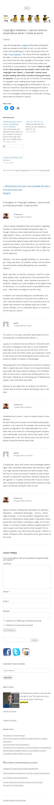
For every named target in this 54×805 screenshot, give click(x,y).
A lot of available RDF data (39, 186)
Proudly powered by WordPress (14, 800)
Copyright (23, 170)
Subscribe (8, 677)
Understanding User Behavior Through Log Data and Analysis (26, 773)
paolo (16, 323)
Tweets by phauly (9, 711)
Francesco (18, 214)
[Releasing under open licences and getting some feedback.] (14, 131)
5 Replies (6, 39)
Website (6, 611)
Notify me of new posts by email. (19, 625)
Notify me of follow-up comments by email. (24, 621)
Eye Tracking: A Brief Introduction (15, 778)
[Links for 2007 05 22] (37, 126)
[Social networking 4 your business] (13, 150)
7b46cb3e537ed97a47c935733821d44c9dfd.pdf (20, 769)
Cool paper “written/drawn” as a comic (17, 753)
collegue (25, 45)
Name (6, 591)
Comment (7, 563)
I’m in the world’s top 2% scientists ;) (16, 744)
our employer (15, 54)
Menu (27, 8)
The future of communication (14, 735)
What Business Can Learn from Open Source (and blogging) (14, 189)
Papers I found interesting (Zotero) (23, 762)
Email (6, 601)
